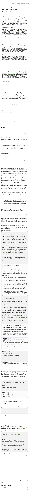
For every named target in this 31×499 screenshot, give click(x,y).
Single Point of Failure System (14, 31)
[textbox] (14, 130)
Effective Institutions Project (17, 429)
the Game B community (17, 427)
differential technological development (19, 317)
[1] (10, 251)
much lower (20, 110)
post (12, 424)
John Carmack (8, 250)
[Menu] (1, 1)
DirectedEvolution (5, 264)
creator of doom (16, 253)
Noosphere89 (4, 380)
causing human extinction (8, 72)
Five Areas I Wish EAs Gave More (9, 9)
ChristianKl (3, 351)
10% (12, 110)
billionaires (22, 179)
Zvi (24, 487)
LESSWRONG (5, 1)
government (18, 179)
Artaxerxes (3, 137)
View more (2, 482)
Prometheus (4, 11)
